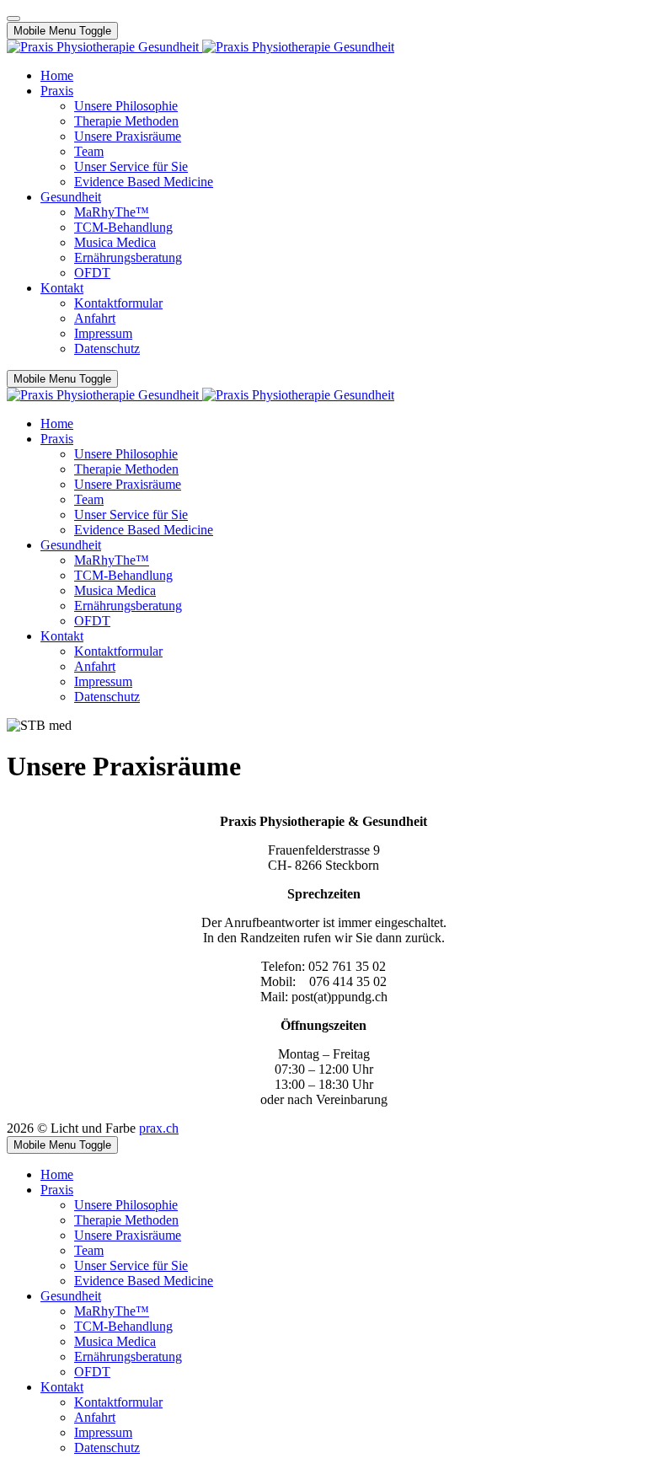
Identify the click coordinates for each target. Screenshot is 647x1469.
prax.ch (159, 1128)
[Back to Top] (13, 18)
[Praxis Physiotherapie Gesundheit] (200, 47)
